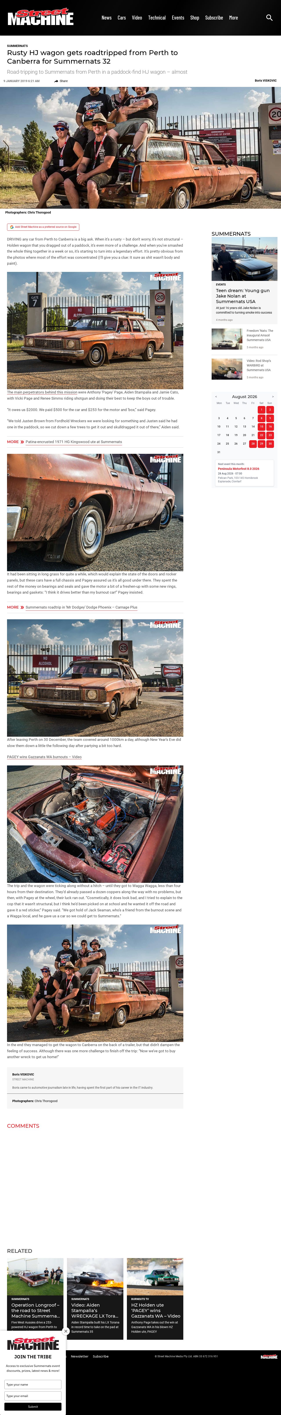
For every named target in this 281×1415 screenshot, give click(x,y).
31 (218, 452)
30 (270, 443)
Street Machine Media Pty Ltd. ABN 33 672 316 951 (187, 1356)
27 (244, 443)
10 (218, 426)
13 (244, 426)
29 (261, 443)
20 (244, 435)
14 (253, 426)
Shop (194, 17)
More (233, 17)
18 (227, 435)
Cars (122, 17)
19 (236, 435)
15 (261, 426)
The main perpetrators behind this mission (42, 392)
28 (253, 443)
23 (270, 435)
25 (227, 443)
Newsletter (80, 1356)
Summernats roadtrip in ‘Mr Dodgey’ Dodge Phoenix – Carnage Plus (81, 607)
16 (270, 426)
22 (261, 435)
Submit (33, 1407)
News (107, 17)
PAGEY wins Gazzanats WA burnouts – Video (44, 757)
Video (137, 17)
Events (178, 17)
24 (218, 443)
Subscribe (214, 17)
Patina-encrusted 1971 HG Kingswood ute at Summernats (74, 442)
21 (253, 435)
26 (236, 443)
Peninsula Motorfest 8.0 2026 (238, 468)
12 (236, 426)
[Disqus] (95, 1186)
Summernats (17, 46)
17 (218, 435)
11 (227, 426)
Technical (157, 17)
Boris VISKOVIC (23, 1074)
